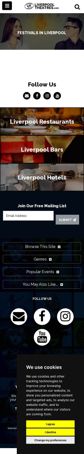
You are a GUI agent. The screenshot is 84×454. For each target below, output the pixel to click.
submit (66, 220)
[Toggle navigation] (7, 5)
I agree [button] (50, 424)
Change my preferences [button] (50, 440)
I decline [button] (50, 432)
